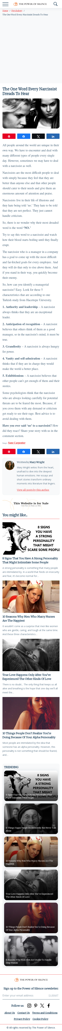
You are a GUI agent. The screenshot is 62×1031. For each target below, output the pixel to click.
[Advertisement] (31, 50)
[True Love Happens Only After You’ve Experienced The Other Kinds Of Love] (31, 655)
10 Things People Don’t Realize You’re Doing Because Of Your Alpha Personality (28, 735)
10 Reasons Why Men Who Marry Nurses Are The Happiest (28, 618)
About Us (9, 1012)
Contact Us (23, 1012)
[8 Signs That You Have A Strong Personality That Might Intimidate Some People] (31, 538)
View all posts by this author (33, 489)
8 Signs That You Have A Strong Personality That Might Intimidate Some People (30, 560)
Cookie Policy (40, 1018)
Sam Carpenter (16, 442)
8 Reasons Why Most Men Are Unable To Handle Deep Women (28, 961)
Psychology (16, 10)
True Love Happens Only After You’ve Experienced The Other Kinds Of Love (26, 676)
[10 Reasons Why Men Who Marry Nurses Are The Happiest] (31, 597)
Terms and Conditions (45, 1012)
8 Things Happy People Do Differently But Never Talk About (31, 829)
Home (5, 10)
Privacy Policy (22, 1018)
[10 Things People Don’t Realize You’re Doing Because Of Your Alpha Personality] (31, 713)
